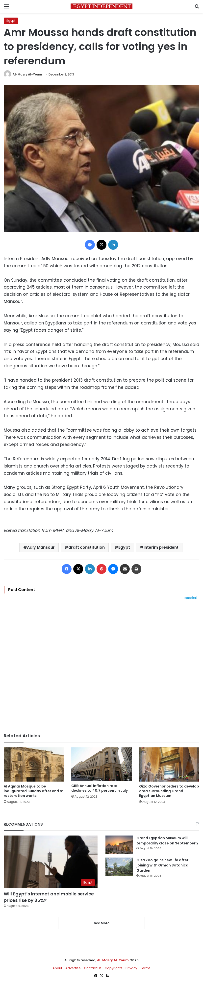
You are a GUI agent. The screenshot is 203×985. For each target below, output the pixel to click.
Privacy (131, 968)
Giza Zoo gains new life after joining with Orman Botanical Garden (162, 865)
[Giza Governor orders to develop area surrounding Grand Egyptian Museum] (169, 764)
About (57, 968)
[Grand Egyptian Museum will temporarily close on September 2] (119, 845)
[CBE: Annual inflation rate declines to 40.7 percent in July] (101, 764)
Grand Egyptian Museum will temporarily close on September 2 (167, 841)
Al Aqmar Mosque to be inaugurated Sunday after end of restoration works (34, 791)
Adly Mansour (41, 547)
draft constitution (86, 547)
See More (101, 923)
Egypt (10, 20)
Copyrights (113, 968)
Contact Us (93, 968)
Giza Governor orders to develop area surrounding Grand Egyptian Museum (169, 791)
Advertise (73, 968)
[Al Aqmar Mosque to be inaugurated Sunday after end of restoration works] (34, 764)
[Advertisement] (101, 666)
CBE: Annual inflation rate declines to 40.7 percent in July (99, 788)
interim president (161, 547)
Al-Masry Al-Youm (27, 74)
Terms (145, 968)
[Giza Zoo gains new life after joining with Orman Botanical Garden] (119, 867)
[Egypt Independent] (101, 6)
